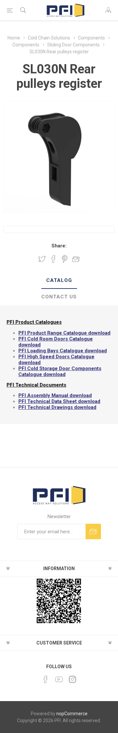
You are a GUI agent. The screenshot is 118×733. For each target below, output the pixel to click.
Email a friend (76, 259)
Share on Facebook (53, 259)
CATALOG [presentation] (59, 280)
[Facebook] (45, 679)
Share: (59, 246)
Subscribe (93, 531)
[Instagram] (72, 679)
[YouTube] (59, 679)
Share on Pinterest (64, 259)
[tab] (59, 280)
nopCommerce (72, 713)
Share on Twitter (42, 259)
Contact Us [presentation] (59, 297)
